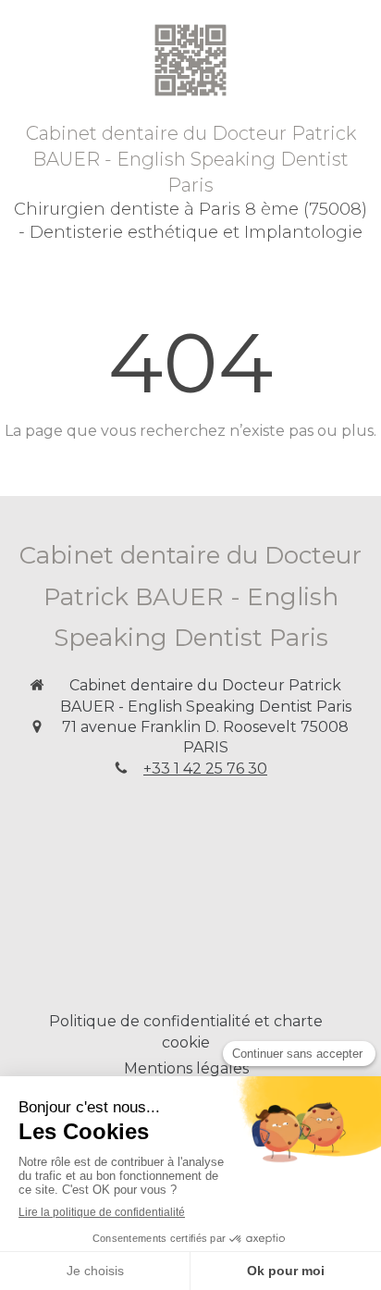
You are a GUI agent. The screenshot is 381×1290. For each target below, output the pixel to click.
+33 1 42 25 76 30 (205, 768)
